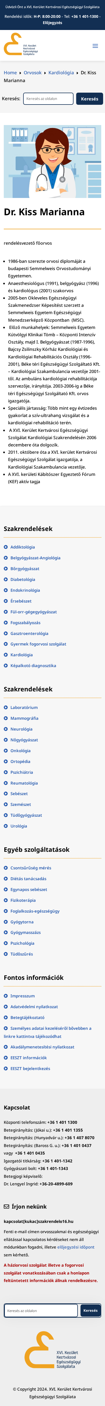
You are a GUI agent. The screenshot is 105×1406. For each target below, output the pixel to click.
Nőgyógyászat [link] (24, 739)
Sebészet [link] (19, 793)
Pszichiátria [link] (21, 772)
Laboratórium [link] (24, 707)
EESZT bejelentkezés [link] (30, 1068)
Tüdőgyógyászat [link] (26, 815)
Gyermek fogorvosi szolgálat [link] (38, 644)
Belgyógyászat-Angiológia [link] (35, 557)
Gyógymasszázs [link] (25, 932)
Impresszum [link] (22, 995)
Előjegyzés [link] (52, 22)
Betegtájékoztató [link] (27, 1017)
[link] (21, 54)
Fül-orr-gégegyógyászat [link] (33, 611)
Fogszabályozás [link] (25, 622)
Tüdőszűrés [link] (21, 954)
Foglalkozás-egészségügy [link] (35, 911)
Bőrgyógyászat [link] (24, 568)
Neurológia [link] (21, 729)
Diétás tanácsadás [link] (28, 878)
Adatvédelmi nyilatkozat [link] (34, 1006)
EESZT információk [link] (28, 1057)
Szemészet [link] (20, 804)
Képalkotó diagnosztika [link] (33, 665)
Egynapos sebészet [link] (28, 889)
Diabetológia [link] (22, 579)
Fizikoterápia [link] (23, 900)
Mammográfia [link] (24, 718)
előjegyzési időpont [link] (75, 1247)
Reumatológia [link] (24, 783)
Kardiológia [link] (21, 654)
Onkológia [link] (20, 750)
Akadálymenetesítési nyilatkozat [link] (42, 1047)
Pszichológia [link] (22, 943)
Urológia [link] (18, 826)
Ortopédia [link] (20, 761)
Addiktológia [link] (22, 547)
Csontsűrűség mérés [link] (30, 867)
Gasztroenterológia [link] (29, 633)
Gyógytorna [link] (22, 921)
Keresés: (11, 98)
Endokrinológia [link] (25, 590)
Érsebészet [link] (21, 601)
